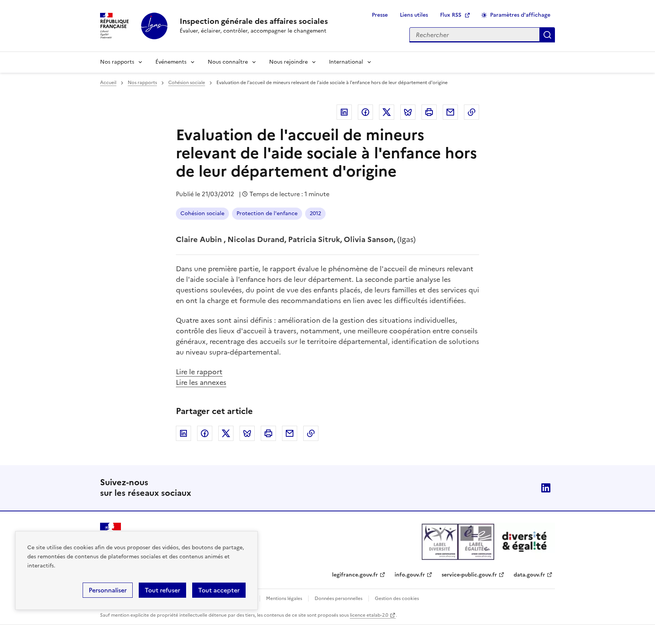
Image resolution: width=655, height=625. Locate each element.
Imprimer (429, 112)
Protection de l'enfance (267, 213)
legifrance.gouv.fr (355, 575)
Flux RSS (450, 15)
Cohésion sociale (186, 82)
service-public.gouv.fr (469, 575)
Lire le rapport (199, 372)
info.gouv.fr (410, 575)
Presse (380, 15)
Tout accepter (219, 590)
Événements (170, 62)
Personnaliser (108, 590)
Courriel (450, 112)
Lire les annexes (201, 382)
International (346, 62)
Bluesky (407, 112)
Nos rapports (117, 62)
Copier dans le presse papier (471, 112)
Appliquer (547, 34)
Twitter (386, 112)
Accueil (108, 82)
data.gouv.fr (529, 575)
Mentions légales (284, 598)
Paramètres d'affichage (520, 15)
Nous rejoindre (288, 62)
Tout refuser (162, 590)
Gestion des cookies (397, 598)
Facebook (365, 112)
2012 (315, 213)
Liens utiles (414, 15)
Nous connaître (228, 62)
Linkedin (344, 112)
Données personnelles (338, 598)
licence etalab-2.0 (369, 615)
